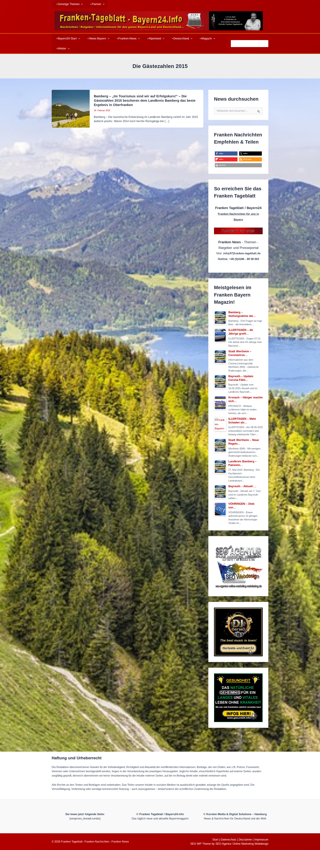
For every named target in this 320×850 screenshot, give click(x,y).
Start (215, 839)
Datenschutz (228, 839)
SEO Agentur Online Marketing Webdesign (242, 843)
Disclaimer (245, 839)
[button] (81, 4)
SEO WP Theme (200, 843)
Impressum (261, 839)
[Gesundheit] (238, 697)
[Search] (266, 43)
